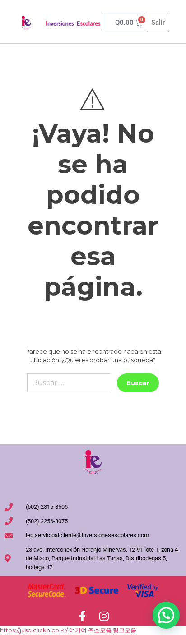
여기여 (78, 630)
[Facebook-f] (82, 616)
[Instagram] (103, 616)
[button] (166, 615)
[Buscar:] (68, 386)
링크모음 (124, 630)
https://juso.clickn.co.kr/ (34, 630)
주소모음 (100, 630)
